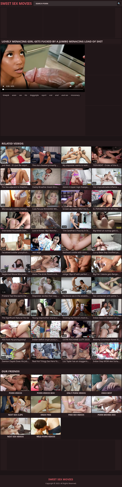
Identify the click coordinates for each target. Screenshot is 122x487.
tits (26, 95)
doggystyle (34, 95)
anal (57, 95)
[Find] (119, 3)
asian (14, 95)
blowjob (6, 95)
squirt (44, 95)
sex (20, 95)
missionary (75, 95)
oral (50, 95)
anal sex (64, 95)
